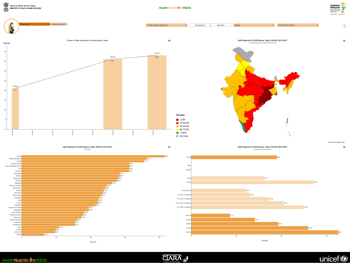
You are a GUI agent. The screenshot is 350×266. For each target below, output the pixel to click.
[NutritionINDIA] (175, 7)
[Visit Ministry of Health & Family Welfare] (60, 7)
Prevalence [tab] (200, 25)
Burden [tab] (220, 25)
